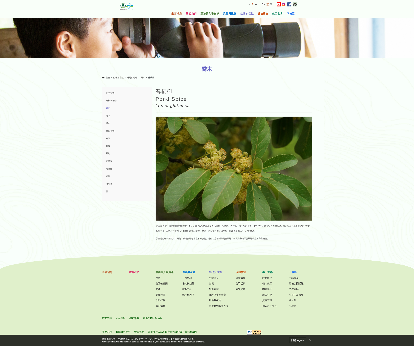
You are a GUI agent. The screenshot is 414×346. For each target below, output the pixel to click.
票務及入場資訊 (210, 13)
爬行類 (109, 169)
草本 (108, 123)
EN (264, 4)
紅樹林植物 (111, 100)
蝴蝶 (108, 146)
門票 (158, 277)
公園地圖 (187, 277)
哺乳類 (109, 184)
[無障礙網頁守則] (254, 333)
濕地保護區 (188, 294)
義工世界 (277, 13)
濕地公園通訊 (296, 283)
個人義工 (267, 283)
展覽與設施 (230, 13)
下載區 (291, 13)
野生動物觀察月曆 (218, 306)
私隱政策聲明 (123, 331)
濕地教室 (263, 13)
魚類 (108, 176)
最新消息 (176, 13)
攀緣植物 (110, 131)
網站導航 (134, 318)
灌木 (108, 116)
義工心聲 (267, 294)
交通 (158, 289)
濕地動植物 (132, 78)
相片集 (292, 300)
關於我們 (191, 13)
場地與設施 (188, 283)
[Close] (310, 340)
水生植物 (110, 93)
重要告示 (107, 331)
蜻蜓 (108, 153)
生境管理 (214, 289)
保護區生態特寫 (217, 294)
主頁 (108, 78)
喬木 (143, 78)
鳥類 (108, 138)
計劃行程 (160, 300)
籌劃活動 (160, 306)
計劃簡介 (267, 277)
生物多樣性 (247, 13)
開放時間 (160, 294)
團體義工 (267, 289)
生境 (211, 283)
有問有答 (107, 318)
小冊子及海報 (296, 294)
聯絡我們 (139, 331)
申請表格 (294, 277)
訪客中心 (187, 289)
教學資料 (240, 289)
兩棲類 (109, 161)
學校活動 (240, 277)
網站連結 (120, 318)
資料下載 (267, 300)
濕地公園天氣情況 (152, 318)
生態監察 (214, 277)
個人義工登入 (269, 306)
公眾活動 (240, 283)
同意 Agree (297, 340)
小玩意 (292, 306)
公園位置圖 (162, 283)
